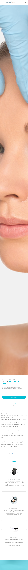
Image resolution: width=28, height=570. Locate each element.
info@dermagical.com (15, 453)
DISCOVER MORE (14, 397)
